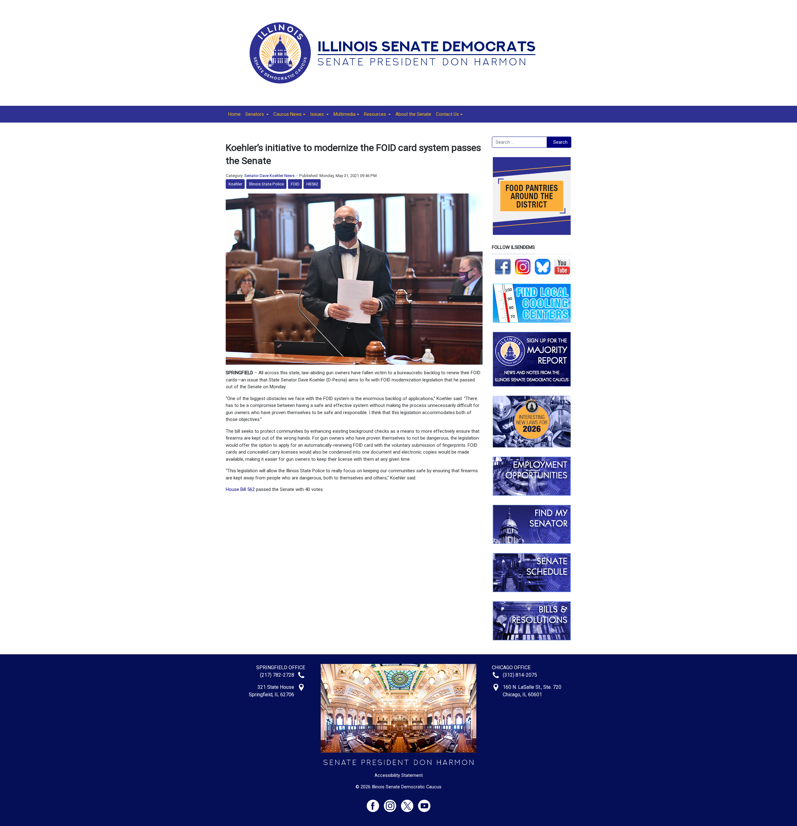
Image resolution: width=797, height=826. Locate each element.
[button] (257, 114)
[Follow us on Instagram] (523, 266)
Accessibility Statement (399, 775)
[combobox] (519, 142)
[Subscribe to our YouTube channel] (562, 266)
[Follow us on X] (409, 803)
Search (560, 142)
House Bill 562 (240, 489)
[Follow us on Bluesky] (543, 266)
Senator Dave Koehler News (269, 175)
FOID (295, 184)
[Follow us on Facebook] (503, 266)
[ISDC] (396, 52)
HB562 (312, 184)
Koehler (235, 184)
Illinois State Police (266, 184)
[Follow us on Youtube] (424, 803)
